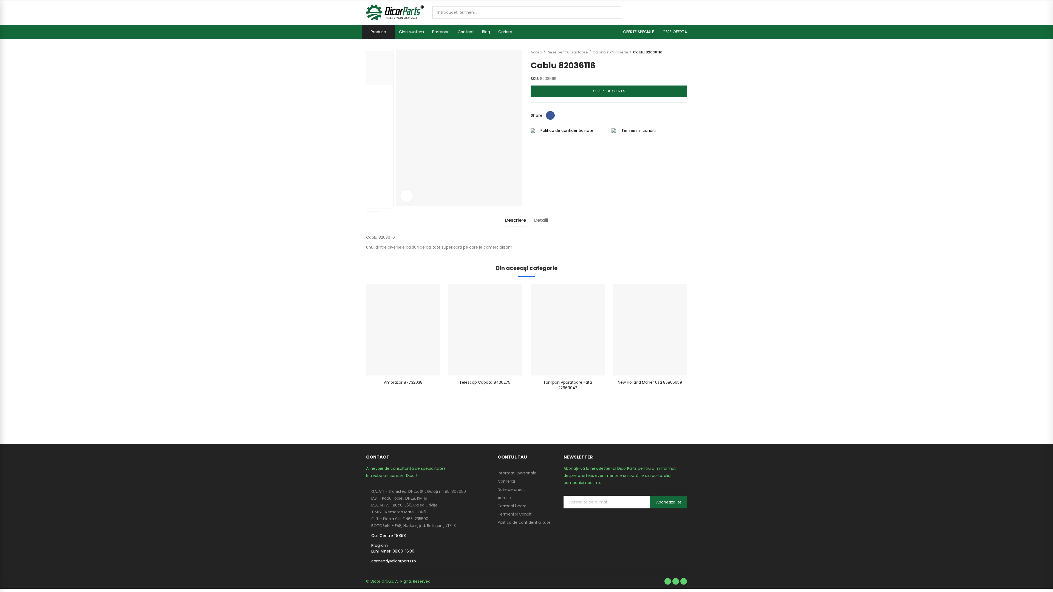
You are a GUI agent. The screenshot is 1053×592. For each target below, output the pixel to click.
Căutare (612, 12)
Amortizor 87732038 (403, 382)
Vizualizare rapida (426, 293)
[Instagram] (683, 581)
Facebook (550, 115)
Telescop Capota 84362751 (485, 382)
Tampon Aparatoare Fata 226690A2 (567, 385)
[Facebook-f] (667, 581)
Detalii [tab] (541, 220)
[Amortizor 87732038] (403, 329)
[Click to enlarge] (406, 196)
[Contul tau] (684, 12)
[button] (640, 31)
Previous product (669, 52)
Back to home (676, 52)
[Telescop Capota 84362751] (485, 329)
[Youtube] (675, 581)
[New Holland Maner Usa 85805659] (650, 329)
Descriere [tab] (515, 220)
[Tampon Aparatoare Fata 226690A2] (568, 329)
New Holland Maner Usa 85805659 (650, 382)
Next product (683, 52)
